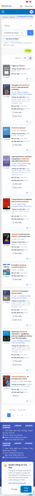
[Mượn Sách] (31, 12)
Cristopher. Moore (17, 206)
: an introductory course (20, 377)
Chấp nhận (26, 489)
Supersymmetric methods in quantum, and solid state (21, 158)
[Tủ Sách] (21, 6)
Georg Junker (21, 163)
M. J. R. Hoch (21, 239)
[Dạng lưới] (30, 58)
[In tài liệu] (27, 78)
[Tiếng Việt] (27, 2)
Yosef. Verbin (28, 381)
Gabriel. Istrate (21, 204)
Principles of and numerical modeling (20, 87)
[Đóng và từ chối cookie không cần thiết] (30, 464)
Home (5, 17)
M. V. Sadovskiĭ (21, 130)
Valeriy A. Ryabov (22, 92)
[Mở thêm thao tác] (30, 78)
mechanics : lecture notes (20, 292)
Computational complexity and (21, 200)
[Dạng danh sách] (25, 58)
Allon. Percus (27, 206)
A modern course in (18, 266)
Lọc (29, 51)
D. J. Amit (20, 381)
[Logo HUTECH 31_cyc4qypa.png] (7, 6)
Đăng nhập (29, 6)
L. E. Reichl (20, 270)
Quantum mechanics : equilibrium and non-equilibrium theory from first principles (21, 334)
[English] (30, 2)
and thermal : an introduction (20, 235)
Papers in (18, 66)
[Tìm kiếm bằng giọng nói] (22, 32)
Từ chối (14, 489)
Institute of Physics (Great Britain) (21, 94)
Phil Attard (20, 341)
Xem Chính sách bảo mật (17, 483)
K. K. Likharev (21, 296)
